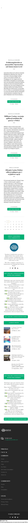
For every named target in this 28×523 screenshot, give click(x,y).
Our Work (3, 467)
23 (10, 229)
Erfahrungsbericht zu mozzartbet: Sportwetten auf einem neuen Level (14, 65)
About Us (3, 475)
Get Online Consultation (7, 469)
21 (5, 229)
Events (2, 484)
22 (7, 229)
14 (5, 226)
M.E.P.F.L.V (11, 113)
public (11, 167)
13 (21, 224)
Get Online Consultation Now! (16, 316)
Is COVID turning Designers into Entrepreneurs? (14, 28)
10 (13, 224)
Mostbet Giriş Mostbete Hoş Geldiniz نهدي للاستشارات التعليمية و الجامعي (18, 365)
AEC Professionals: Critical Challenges (14, 38)
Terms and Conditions (6, 499)
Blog (2, 487)
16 (10, 226)
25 (16, 229)
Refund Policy (4, 504)
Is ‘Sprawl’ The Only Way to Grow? (14, 17)
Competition (4, 489)
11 (16, 224)
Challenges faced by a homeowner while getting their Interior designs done (14, 47)
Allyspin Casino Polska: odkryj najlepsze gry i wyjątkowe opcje (14, 172)
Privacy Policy (4, 502)
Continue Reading (14, 101)
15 (7, 226)
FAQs (2, 464)
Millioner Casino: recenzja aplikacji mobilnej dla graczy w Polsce (14, 118)
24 (13, 229)
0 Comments (14, 99)
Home (2, 459)
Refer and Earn (5, 461)
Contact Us (4, 472)
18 (16, 226)
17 (13, 226)
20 (21, 226)
